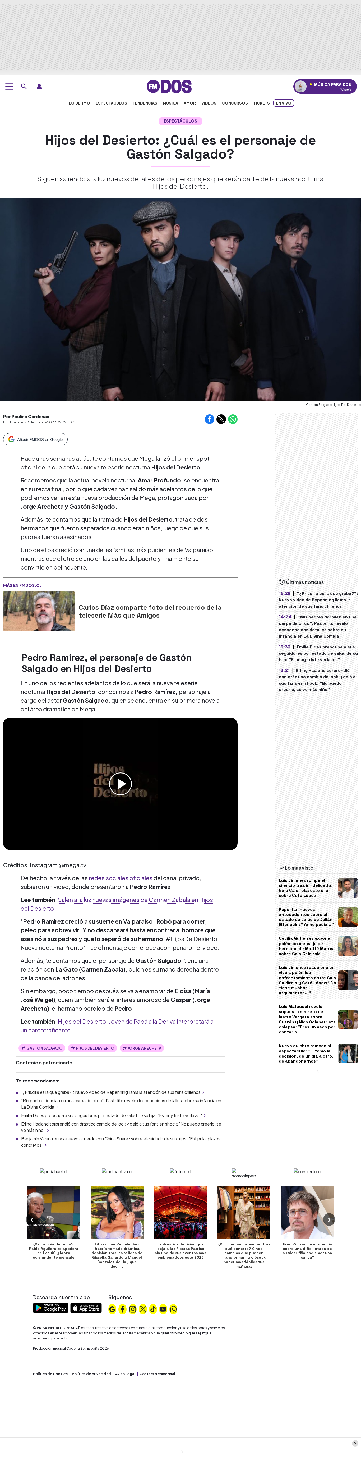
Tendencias (145, 103)
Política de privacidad (91, 1374)
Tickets (261, 103)
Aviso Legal (125, 1374)
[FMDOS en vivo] (301, 86)
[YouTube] (163, 1308)
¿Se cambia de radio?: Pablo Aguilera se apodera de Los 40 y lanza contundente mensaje (53, 1251)
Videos (208, 103)
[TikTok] (153, 1308)
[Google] (112, 1308)
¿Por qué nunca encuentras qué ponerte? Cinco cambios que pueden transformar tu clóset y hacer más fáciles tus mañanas (243, 1255)
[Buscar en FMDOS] (24, 86)
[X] (143, 1308)
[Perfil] (39, 86)
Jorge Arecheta (144, 1048)
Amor (190, 103)
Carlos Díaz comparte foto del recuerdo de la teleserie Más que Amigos (150, 611)
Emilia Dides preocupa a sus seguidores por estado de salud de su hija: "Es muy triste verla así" (111, 1115)
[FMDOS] (169, 86)
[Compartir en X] (221, 419)
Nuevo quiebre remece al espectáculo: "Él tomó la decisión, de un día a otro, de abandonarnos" (306, 1053)
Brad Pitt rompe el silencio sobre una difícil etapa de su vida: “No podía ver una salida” (307, 1251)
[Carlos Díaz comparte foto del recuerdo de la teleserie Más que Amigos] (39, 611)
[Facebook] (123, 1308)
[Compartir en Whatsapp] (233, 419)
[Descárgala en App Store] (86, 1307)
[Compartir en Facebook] (209, 419)
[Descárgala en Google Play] (50, 1307)
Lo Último (79, 103)
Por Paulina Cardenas (26, 416)
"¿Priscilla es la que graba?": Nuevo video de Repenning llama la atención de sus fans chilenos (111, 1092)
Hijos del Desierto (95, 1048)
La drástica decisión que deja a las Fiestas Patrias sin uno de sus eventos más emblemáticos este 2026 (180, 1251)
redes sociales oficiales (120, 878)
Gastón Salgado (44, 1048)
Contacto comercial (157, 1374)
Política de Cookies (50, 1374)
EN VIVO (283, 103)
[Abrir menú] (9, 87)
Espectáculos (111, 103)
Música (170, 103)
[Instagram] (133, 1308)
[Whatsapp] (173, 1308)
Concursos (235, 103)
